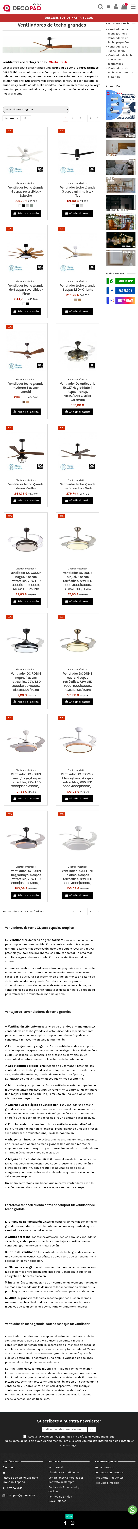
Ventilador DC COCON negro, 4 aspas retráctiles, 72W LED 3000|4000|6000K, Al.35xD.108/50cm (26, 581)
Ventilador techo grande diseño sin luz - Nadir (77, 486)
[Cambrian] (75, 299)
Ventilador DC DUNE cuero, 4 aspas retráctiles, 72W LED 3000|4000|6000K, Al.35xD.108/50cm (77, 682)
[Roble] (79, 299)
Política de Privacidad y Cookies (63, 1489)
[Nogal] (23, 402)
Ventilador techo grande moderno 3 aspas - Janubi (25, 388)
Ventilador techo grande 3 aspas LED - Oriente (77, 287)
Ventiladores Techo (118, 23)
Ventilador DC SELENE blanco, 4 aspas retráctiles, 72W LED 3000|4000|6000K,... (78, 877)
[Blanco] (20, 205)
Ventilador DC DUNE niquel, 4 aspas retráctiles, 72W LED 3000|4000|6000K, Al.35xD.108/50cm (77, 581)
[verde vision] (31, 205)
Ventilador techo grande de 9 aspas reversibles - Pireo (25, 290)
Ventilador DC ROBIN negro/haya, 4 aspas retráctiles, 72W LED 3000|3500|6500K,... (26, 877)
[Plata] (27, 205)
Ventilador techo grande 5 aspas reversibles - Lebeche (25, 191)
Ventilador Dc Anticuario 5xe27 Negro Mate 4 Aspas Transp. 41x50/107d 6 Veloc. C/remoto (77, 392)
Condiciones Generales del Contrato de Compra (65, 1480)
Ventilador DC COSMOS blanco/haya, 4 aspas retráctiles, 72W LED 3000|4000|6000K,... (77, 780)
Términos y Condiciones (63, 1472)
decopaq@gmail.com (21, 1495)
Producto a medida (107, 1482)
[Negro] (23, 205)
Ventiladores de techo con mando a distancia (120, 72)
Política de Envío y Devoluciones (60, 1499)
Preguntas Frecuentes (109, 1477)
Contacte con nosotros (109, 1472)
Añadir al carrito (28, 213)
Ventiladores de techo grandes (118, 31)
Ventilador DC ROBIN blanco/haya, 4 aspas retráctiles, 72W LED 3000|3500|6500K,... (25, 780)
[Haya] (27, 402)
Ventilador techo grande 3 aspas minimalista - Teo (77, 191)
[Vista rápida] (29, 179)
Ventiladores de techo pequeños (118, 40)
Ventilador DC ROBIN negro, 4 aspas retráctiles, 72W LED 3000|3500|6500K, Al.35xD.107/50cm (26, 682)
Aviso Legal (55, 1467)
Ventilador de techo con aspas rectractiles (120, 59)
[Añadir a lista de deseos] (23, 179)
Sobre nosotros (104, 1467)
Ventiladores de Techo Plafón (118, 49)
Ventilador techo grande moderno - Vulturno (25, 486)
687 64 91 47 (15, 1488)
